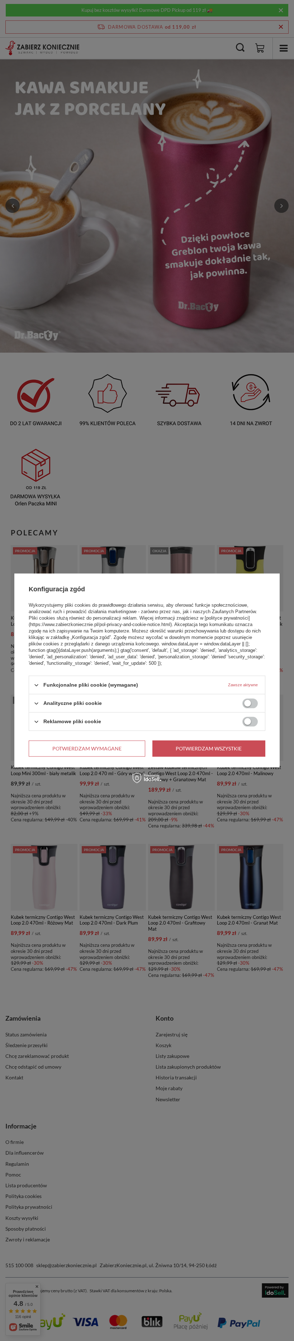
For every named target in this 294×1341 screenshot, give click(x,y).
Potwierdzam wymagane (87, 748)
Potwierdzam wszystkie (209, 748)
